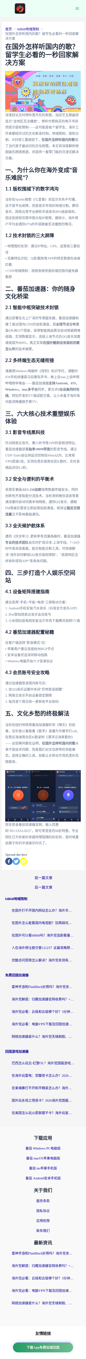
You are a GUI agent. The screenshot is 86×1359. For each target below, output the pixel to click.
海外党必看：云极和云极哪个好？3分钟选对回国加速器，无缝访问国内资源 (43, 1011)
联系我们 (43, 1230)
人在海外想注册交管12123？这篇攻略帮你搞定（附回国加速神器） (43, 948)
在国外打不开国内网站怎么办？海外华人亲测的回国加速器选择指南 (43, 910)
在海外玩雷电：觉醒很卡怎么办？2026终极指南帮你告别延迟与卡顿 (43, 1075)
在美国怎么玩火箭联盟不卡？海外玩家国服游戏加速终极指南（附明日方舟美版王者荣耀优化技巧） (43, 1113)
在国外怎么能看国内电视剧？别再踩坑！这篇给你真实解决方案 (43, 923)
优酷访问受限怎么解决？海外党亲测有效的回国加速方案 (43, 960)
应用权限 (43, 1221)
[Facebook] (9, 861)
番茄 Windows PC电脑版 (43, 1148)
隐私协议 (43, 1211)
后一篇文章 (43, 887)
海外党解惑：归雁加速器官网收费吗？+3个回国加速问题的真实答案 (43, 999)
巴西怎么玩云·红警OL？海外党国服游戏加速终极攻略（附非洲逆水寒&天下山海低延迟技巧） (43, 1063)
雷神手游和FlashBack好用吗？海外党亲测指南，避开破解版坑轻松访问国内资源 (43, 987)
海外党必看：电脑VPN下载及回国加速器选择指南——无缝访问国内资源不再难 (43, 1024)
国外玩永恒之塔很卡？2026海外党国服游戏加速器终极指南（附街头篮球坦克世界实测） (43, 1100)
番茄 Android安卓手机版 (43, 1178)
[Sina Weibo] (23, 861)
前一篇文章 (43, 878)
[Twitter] (16, 861)
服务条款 (43, 1201)
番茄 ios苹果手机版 (43, 1168)
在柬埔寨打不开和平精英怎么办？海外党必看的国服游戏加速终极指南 (43, 1088)
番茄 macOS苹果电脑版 (43, 1158)
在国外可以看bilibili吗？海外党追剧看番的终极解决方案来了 (43, 935)
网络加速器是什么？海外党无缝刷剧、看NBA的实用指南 (43, 1036)
